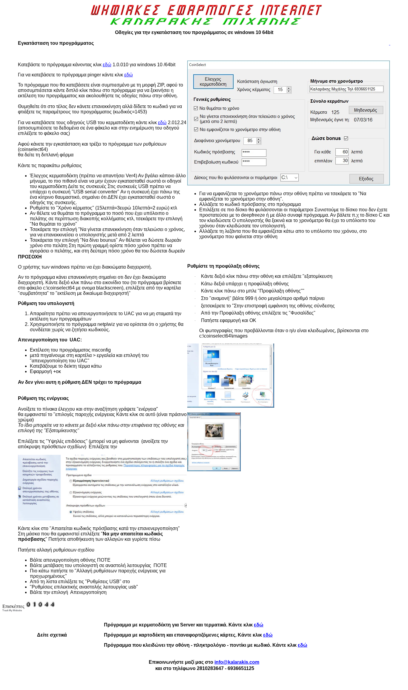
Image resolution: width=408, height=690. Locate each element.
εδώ (107, 64)
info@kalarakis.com (236, 662)
